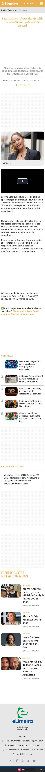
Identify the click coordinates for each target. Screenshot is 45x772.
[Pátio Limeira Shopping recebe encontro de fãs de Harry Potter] (11, 404)
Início (3, 10)
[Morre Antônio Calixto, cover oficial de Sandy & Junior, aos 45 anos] (11, 591)
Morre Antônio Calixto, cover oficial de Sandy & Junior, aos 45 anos (33, 595)
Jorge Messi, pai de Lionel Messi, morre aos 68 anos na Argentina (32, 668)
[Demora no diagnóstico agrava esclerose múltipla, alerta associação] (11, 364)
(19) (37, 740)
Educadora (25, 769)
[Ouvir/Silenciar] (41, 769)
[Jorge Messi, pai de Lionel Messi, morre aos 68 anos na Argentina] (11, 663)
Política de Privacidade (22, 754)
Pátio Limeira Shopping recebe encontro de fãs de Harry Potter (31, 403)
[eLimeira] (22, 715)
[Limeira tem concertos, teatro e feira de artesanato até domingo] (11, 391)
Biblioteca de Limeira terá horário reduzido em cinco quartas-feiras (31, 379)
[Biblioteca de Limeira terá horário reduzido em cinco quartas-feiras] (11, 379)
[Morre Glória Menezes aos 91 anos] (11, 618)
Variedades (12, 10)
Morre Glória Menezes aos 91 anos (31, 619)
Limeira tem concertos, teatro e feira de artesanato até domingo (30, 391)
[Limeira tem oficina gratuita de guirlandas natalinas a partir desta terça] (11, 416)
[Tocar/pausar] (37, 769)
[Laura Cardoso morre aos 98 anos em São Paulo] (11, 639)
